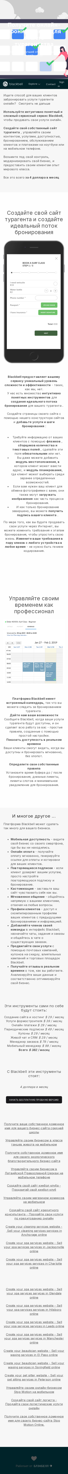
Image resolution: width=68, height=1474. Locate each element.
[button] (34, 135)
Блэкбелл (41, 1466)
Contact (50, 84)
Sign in (61, 84)
